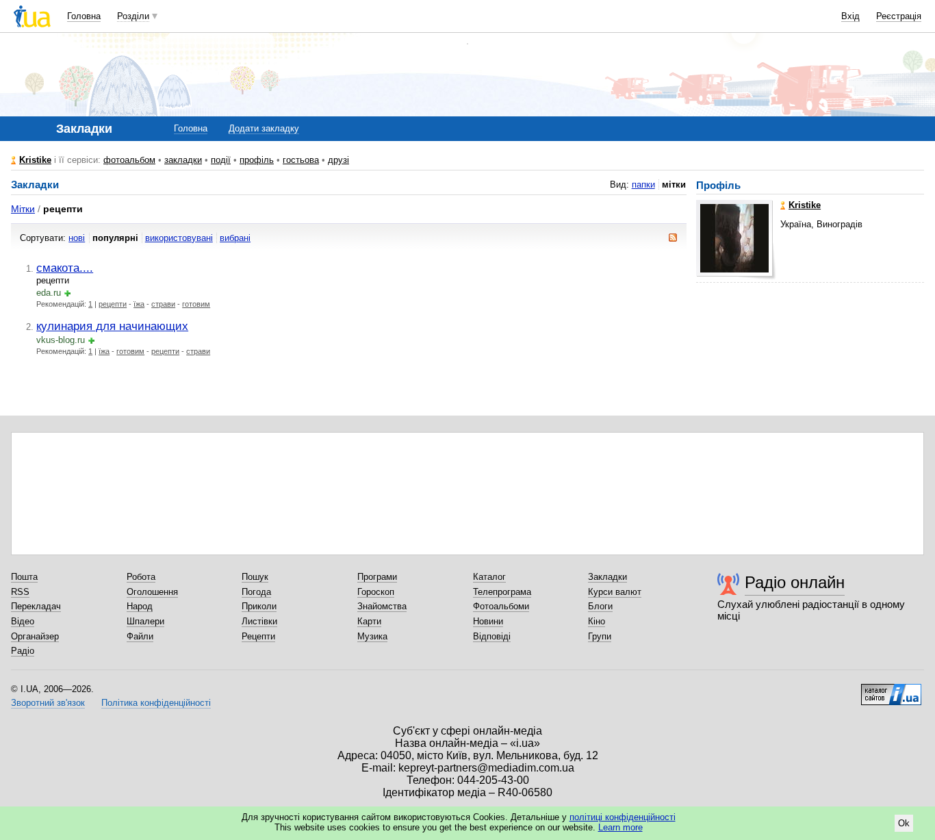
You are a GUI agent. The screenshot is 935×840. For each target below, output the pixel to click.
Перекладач (36, 606)
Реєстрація (898, 16)
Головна (84, 16)
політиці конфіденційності (622, 817)
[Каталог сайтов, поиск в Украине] (891, 689)
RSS (20, 592)
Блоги (600, 606)
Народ (140, 606)
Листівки (259, 621)
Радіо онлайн (795, 582)
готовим (196, 304)
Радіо (22, 651)
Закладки (607, 577)
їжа (138, 304)
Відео (22, 621)
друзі (338, 160)
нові (76, 238)
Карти (369, 621)
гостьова (301, 160)
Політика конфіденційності (156, 703)
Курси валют (614, 592)
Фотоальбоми (501, 606)
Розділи (133, 16)
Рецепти (258, 636)
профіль (257, 160)
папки (643, 184)
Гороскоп (375, 592)
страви (163, 304)
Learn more (620, 827)
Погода (256, 592)
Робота (141, 577)
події (221, 160)
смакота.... (64, 268)
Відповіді (492, 636)
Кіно (596, 621)
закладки (183, 160)
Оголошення (152, 592)
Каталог (489, 577)
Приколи (259, 606)
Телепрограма (502, 592)
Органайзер (35, 636)
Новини (488, 621)
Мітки (23, 208)
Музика (372, 636)
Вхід (850, 16)
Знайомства (382, 606)
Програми (377, 577)
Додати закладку (264, 128)
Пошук (255, 577)
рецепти (113, 304)
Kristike (35, 160)
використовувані (179, 238)
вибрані (235, 238)
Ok (904, 823)
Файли (140, 636)
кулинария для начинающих (112, 326)
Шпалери (145, 621)
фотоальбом (129, 160)
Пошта (24, 577)
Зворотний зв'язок (48, 703)
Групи (599, 636)
